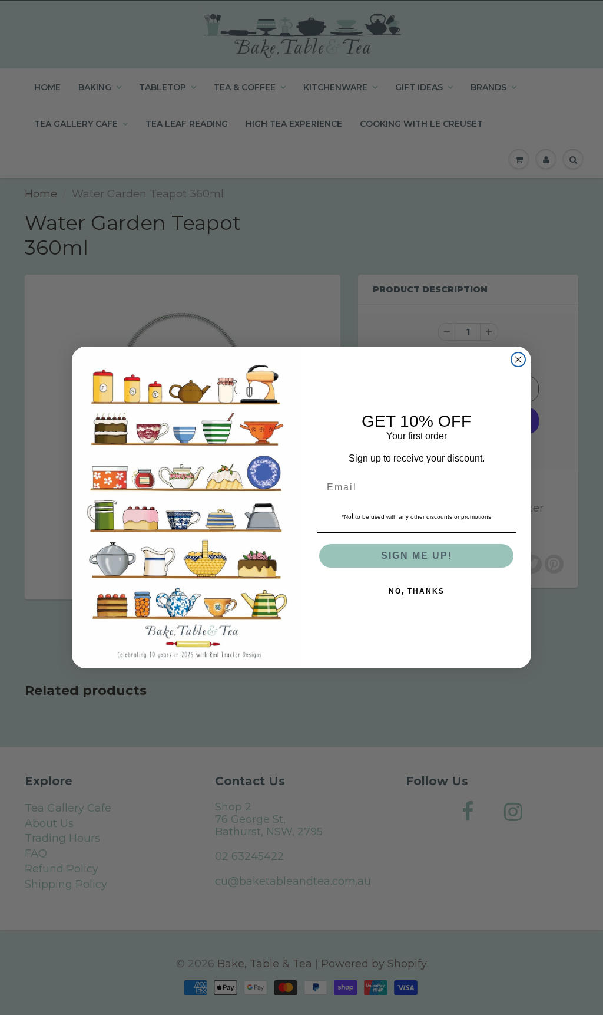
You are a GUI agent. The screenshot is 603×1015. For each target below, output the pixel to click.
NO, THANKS (417, 591)
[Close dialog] (518, 359)
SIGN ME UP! (416, 556)
